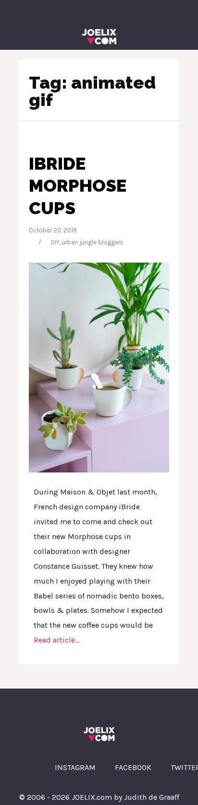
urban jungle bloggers (93, 242)
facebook (133, 767)
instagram (75, 767)
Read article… (56, 639)
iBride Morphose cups (77, 185)
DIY (55, 242)
